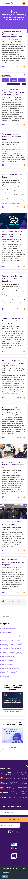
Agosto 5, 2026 (15, 182)
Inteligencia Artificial (16, 648)
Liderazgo (4, 652)
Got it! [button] (5, 876)
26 (19, 601)
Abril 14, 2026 (15, 570)
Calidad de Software (6, 632)
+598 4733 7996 (23, 792)
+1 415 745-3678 (23, 773)
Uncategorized (5, 676)
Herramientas (5, 648)
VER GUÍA (12, 747)
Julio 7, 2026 (14, 328)
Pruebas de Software (19, 456)
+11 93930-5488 (22, 797)
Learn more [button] (5, 872)
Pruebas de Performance (7, 660)
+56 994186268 (23, 783)
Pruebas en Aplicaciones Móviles (9, 668)
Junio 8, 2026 (15, 415)
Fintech (19, 644)
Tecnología (4, 672)
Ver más (21, 67)
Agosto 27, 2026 (15, 42)
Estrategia (4, 644)
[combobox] (24, 3)
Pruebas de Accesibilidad (8, 656)
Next (4, 603)
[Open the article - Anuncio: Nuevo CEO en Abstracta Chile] (13, 511)
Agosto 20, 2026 (15, 100)
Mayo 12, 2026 (15, 529)
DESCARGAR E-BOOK (12, 712)
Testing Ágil (13, 672)
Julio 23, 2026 (14, 286)
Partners (12, 652)
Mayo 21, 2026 (15, 472)
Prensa (19, 652)
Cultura (22, 516)
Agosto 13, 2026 (15, 144)
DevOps (18, 640)
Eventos (22, 225)
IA (4, 636)
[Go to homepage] (7, 3)
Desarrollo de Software (7, 640)
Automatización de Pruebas (8, 628)
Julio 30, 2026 (15, 242)
